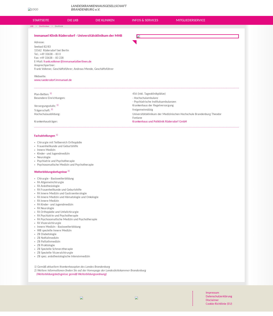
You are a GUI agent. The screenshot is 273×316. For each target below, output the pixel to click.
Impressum (212, 292)
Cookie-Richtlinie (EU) (219, 303)
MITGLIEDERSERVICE (190, 20)
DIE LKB (72, 20)
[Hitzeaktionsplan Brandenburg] (81, 298)
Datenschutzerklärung (219, 296)
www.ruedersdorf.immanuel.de (53, 80)
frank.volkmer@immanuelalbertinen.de (67, 61)
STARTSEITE (41, 20)
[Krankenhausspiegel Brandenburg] (136, 298)
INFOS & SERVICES (145, 20)
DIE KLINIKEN (105, 20)
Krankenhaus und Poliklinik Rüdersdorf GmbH (159, 121)
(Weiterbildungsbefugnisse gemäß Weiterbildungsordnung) (71, 274)
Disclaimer (212, 300)
